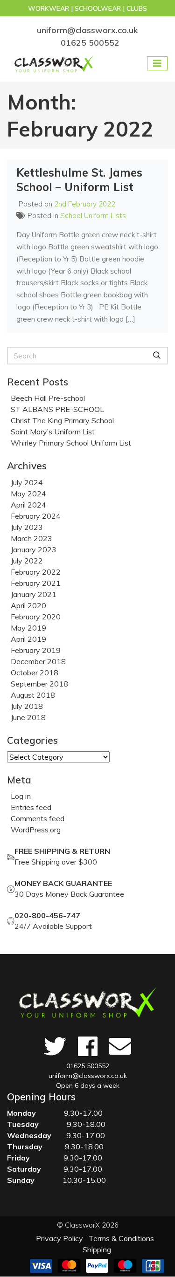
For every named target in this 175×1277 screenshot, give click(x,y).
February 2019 (36, 650)
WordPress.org (36, 829)
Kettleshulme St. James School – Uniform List (79, 179)
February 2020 (36, 616)
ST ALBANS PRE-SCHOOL (57, 409)
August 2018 (33, 695)
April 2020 (28, 605)
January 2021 (33, 594)
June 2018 (28, 717)
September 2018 (39, 683)
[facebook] (87, 1046)
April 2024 (28, 504)
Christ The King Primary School (62, 420)
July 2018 (27, 706)
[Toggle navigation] (157, 63)
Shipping (97, 1249)
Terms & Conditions (121, 1238)
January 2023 (33, 549)
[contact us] (120, 1046)
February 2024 (36, 516)
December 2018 (38, 661)
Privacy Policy (59, 1238)
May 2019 (28, 627)
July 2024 (27, 482)
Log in (21, 796)
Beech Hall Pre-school (48, 398)
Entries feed (31, 807)
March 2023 (31, 538)
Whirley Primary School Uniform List (71, 442)
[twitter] (55, 1046)
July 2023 (27, 527)
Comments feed (37, 818)
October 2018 (34, 672)
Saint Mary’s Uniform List (53, 431)
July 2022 (27, 560)
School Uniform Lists (93, 215)
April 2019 (28, 639)
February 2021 (36, 583)
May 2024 (28, 493)
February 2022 (36, 572)
